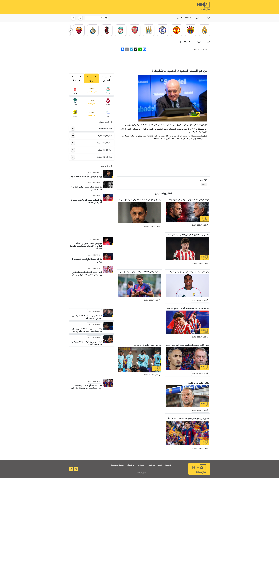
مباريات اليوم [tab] (91, 78)
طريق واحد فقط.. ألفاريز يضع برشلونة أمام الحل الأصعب (86, 201)
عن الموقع (130, 465)
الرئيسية (206, 18)
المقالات (188, 18)
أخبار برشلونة (186, 42)
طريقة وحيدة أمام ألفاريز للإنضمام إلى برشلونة (86, 260)
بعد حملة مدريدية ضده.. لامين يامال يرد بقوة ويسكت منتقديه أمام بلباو (87, 330)
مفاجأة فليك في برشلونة (198, 383)
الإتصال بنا (141, 465)
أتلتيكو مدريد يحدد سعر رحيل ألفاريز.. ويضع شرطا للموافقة (187, 308)
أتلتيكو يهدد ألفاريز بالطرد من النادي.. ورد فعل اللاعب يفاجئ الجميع (187, 235)
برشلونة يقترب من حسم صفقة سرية (86, 176)
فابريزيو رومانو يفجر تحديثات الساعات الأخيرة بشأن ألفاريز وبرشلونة (187, 418)
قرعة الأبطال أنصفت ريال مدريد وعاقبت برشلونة (189, 199)
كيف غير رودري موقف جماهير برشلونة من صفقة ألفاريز (86, 343)
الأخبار (198, 18)
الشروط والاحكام (141, 473)
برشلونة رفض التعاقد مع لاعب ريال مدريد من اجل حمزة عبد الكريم (139, 272)
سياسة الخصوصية (117, 465)
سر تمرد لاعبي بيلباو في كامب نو (147, 345)
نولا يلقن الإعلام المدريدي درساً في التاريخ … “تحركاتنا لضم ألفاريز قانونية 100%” (86, 246)
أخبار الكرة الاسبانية (104, 157)
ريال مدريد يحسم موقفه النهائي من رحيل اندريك (189, 272)
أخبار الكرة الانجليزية (104, 143)
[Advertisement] (108, 7)
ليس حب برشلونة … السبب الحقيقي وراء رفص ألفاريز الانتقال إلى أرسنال (87, 273)
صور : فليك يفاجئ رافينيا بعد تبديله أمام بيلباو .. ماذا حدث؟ (187, 345)
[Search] (106, 18)
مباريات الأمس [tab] (106, 78)
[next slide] (71, 30)
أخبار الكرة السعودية (104, 128)
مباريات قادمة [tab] (76, 78)
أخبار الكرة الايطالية (105, 150)
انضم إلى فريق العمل (155, 465)
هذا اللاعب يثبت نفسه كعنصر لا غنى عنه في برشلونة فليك (87, 317)
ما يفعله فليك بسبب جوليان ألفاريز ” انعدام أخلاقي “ (86, 188)
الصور (180, 18)
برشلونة (204, 184)
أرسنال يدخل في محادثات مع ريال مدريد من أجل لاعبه (139, 199)
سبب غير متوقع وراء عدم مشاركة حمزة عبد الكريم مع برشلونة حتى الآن (86, 386)
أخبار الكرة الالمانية (105, 135)
